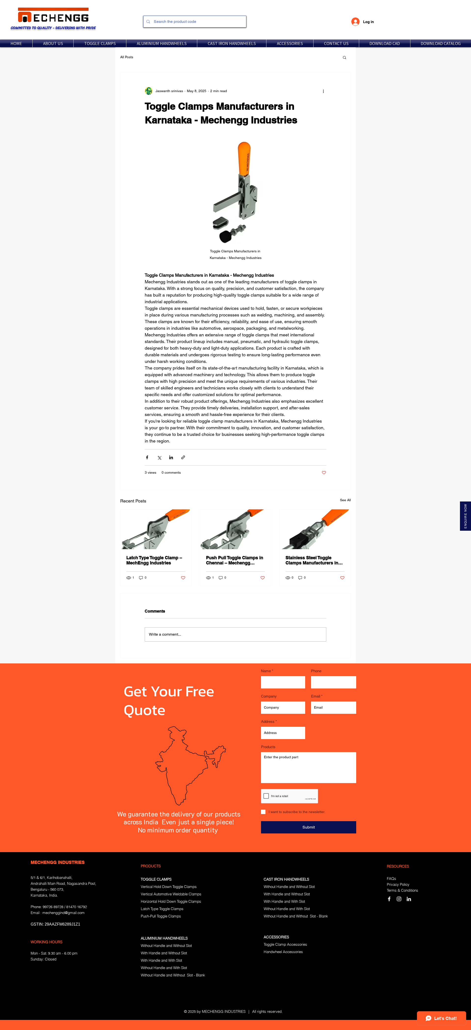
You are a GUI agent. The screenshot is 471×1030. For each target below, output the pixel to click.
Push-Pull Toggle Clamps (161, 916)
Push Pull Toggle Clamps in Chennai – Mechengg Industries (234, 560)
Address (268, 721)
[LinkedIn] (409, 899)
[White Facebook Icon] (389, 899)
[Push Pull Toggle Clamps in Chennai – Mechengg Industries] (235, 529)
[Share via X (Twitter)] (159, 457)
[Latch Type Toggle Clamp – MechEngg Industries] (155, 529)
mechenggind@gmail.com (63, 912)
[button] (100, 43)
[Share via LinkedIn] (171, 457)
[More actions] (323, 91)
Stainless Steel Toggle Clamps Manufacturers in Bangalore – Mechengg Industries (312, 560)
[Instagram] (399, 899)
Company (269, 696)
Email (315, 696)
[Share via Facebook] (147, 457)
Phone (316, 671)
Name (266, 671)
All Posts (126, 57)
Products (268, 747)
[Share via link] (183, 457)
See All (345, 500)
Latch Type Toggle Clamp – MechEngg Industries (154, 560)
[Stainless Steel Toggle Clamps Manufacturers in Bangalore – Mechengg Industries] (315, 529)
